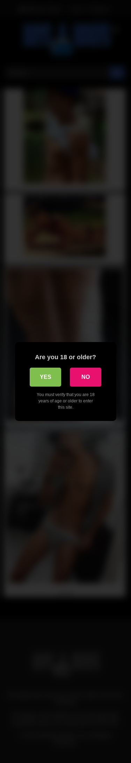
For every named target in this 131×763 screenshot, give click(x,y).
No (85, 377)
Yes (45, 377)
